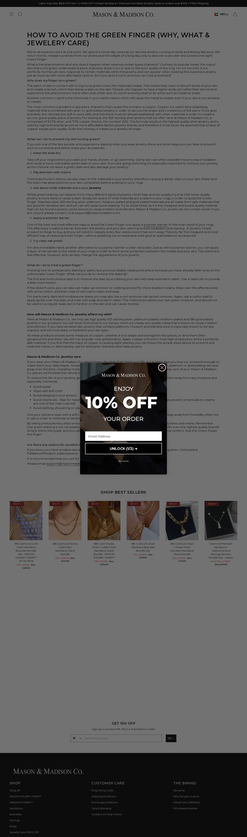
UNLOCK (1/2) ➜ (123, 449)
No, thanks (123, 461)
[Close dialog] (162, 367)
